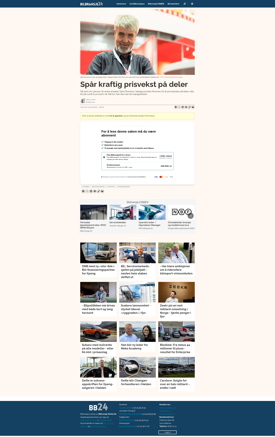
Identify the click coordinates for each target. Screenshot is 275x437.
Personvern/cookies (88, 429)
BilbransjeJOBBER (156, 4)
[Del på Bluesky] (193, 107)
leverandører (123, 196)
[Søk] (184, 4)
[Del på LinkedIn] (182, 107)
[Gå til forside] (91, 3)
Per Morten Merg (126, 429)
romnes (86, 196)
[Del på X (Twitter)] (179, 107)
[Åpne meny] (192, 3)
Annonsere (121, 4)
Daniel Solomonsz (127, 435)
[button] (84, 225)
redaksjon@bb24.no (167, 417)
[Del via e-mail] (186, 107)
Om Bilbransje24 (137, 4)
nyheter (111, 196)
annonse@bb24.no (167, 423)
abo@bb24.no (165, 420)
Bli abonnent (173, 4)
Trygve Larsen (125, 417)
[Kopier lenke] (189, 107)
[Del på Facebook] (175, 107)
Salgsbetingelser (105, 429)
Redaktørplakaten (97, 436)
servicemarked (98, 196)
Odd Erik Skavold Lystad (130, 423)
